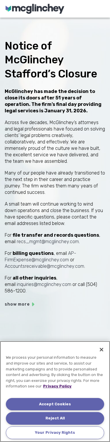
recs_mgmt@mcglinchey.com (48, 241)
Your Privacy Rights (55, 432)
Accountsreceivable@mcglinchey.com (44, 266)
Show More (17, 304)
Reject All (55, 418)
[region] (55, 391)
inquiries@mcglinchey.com (44, 284)
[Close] (101, 349)
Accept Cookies (55, 404)
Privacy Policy (57, 386)
